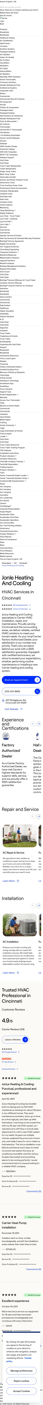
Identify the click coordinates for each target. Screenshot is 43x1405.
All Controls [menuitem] (5, 124)
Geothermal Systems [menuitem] (8, 87)
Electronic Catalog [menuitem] (7, 149)
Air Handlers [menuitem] (5, 54)
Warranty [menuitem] (3, 397)
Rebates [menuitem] (3, 361)
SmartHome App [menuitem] (6, 383)
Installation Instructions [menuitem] (9, 453)
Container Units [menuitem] (6, 193)
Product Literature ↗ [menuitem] (8, 456)
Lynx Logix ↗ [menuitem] (5, 224)
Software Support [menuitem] (7, 157)
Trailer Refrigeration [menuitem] (8, 168)
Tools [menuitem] (2, 472)
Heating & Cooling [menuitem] (7, 37)
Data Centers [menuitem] (5, 305)
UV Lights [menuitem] (4, 68)
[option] (17, 763)
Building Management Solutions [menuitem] (13, 266)
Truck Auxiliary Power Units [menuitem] (11, 185)
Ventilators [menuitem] (4, 65)
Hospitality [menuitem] (4, 313)
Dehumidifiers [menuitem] (5, 71)
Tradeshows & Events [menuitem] (9, 336)
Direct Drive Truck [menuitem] (7, 182)
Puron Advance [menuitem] (6, 389)
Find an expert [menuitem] (5, 433)
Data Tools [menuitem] (4, 199)
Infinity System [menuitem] (6, 377)
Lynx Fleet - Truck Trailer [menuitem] (10, 216)
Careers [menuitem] (3, 503)
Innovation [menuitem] (4, 495)
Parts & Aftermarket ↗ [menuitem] (9, 121)
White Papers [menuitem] (5, 419)
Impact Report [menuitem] (5, 511)
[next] (38, 723)
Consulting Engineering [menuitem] (9, 249)
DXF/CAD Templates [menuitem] (8, 151)
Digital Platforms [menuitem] (7, 213)
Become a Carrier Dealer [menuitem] (9, 405)
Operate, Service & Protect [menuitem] (10, 235)
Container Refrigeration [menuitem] (9, 190)
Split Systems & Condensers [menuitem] (11, 115)
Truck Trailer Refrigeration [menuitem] (10, 165)
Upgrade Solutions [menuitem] (7, 260)
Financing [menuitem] (4, 364)
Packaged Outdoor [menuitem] (7, 113)
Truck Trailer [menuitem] (5, 333)
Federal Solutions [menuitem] (7, 316)
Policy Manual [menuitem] (5, 536)
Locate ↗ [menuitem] (3, 436)
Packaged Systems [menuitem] (7, 51)
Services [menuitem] (3, 227)
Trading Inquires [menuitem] (6, 467)
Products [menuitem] (3, 29)
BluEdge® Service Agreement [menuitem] (12, 241)
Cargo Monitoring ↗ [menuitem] (8, 210)
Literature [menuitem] (4, 414)
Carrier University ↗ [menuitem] (8, 425)
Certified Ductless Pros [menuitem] (9, 369)
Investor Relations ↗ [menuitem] (8, 533)
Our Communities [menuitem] (7, 522)
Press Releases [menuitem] (6, 550)
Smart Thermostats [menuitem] (8, 79)
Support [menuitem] (3, 347)
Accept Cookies (21, 1391)
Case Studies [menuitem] (5, 416)
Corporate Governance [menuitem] (9, 531)
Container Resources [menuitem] (8, 458)
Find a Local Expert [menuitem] (7, 358)
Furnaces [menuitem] (3, 46)
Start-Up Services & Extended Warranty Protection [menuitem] (20, 238)
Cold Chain (4, 163)
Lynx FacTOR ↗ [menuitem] (6, 221)
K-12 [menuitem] (2, 319)
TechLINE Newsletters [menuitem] (9, 464)
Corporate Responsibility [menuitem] (10, 508)
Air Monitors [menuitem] (5, 74)
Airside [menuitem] (3, 104)
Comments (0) (33, 1191)
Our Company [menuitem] (5, 492)
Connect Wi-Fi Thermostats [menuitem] (11, 129)
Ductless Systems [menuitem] (7, 48)
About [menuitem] (2, 483)
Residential (4, 34)
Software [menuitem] (3, 143)
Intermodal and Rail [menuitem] (8, 177)
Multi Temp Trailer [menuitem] (7, 174)
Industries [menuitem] (4, 288)
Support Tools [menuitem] (5, 391)
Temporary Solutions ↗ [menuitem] (9, 252)
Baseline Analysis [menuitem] (7, 263)
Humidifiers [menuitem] (4, 62)
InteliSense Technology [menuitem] (9, 380)
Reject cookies (21, 1380)
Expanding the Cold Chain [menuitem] (10, 344)
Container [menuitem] (4, 330)
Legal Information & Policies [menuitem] (11, 430)
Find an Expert (6, 559)
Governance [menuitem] (5, 528)
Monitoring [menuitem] (4, 207)
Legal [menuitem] (2, 428)
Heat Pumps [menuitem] (5, 43)
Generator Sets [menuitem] (6, 196)
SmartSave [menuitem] (4, 386)
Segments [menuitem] (4, 327)
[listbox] (21, 763)
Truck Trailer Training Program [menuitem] (12, 447)
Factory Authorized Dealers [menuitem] (11, 366)
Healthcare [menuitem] (4, 308)
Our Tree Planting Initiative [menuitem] (10, 525)
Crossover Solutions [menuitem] (8, 82)
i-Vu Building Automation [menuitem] (10, 135)
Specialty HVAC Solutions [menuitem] (10, 76)
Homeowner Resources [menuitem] (9, 355)
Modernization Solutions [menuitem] (9, 257)
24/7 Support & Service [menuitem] (9, 246)
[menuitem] (4, 32)
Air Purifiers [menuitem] (5, 60)
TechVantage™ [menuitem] (5, 506)
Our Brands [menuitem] (4, 500)
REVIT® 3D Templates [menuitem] (9, 154)
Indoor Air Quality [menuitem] (7, 57)
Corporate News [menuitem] (6, 547)
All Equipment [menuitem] (6, 101)
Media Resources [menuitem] (7, 553)
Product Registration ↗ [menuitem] (9, 394)
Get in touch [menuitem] (5, 271)
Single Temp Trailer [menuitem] (8, 171)
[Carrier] (21, 19)
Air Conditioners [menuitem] (6, 40)
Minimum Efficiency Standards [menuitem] (12, 372)
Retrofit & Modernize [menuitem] (8, 255)
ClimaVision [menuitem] (5, 132)
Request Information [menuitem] (8, 268)
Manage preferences (21, 1370)
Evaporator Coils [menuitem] (6, 90)
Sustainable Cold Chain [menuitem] (9, 517)
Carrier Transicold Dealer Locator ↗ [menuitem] (14, 475)
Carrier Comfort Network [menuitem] (9, 138)
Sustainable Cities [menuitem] (7, 514)
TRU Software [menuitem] (5, 450)
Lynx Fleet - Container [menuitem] (9, 218)
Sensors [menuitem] (3, 140)
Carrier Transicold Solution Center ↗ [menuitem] (14, 478)
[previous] (33, 723)
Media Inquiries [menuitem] (6, 556)
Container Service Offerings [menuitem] (11, 282)
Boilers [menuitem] (3, 93)
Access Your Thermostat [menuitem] (10, 400)
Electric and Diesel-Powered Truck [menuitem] (14, 179)
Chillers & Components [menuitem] (9, 107)
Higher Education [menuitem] (7, 310)
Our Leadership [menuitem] (6, 497)
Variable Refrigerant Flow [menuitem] (10, 85)
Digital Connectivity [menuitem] (8, 243)
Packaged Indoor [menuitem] (6, 110)
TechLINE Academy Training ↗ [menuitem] (12, 461)
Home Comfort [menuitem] (6, 296)
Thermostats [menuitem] (5, 126)
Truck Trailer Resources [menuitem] (9, 444)
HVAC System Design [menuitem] (8, 146)
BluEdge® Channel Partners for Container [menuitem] (16, 285)
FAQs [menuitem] (2, 402)
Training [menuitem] (3, 422)
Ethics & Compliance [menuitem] (8, 539)
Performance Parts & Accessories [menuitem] (13, 188)
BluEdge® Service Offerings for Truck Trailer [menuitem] (18, 280)
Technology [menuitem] (4, 375)
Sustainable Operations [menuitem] (9, 520)
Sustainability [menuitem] (5, 341)
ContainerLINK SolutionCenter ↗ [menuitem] (13, 481)
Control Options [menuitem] (6, 204)
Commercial (5, 99)
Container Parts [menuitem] (6, 202)
